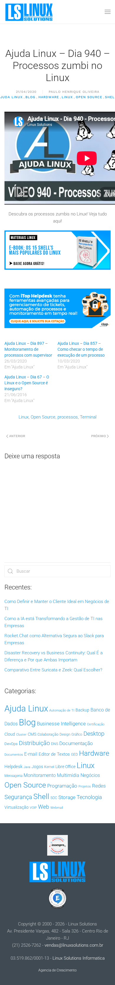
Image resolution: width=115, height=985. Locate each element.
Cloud (9, 734)
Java (27, 767)
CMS (32, 734)
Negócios (90, 775)
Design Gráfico (71, 734)
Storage (66, 797)
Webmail (56, 808)
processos (68, 417)
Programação (62, 786)
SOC (53, 798)
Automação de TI (61, 710)
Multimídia (68, 775)
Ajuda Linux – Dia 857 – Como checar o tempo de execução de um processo (81, 349)
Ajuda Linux (26, 709)
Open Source (89, 97)
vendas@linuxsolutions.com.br (74, 945)
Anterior (17, 436)
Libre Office (65, 766)
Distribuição (34, 743)
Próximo (98, 436)
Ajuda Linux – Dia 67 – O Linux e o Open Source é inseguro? (26, 383)
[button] (108, 12)
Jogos (37, 766)
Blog (30, 97)
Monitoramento (40, 775)
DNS (54, 744)
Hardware (48, 97)
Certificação (95, 724)
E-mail (30, 754)
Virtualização (16, 807)
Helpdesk (13, 766)
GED (74, 754)
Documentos (13, 755)
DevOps (11, 744)
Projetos (84, 786)
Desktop (93, 733)
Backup (82, 710)
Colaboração (47, 734)
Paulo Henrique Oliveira (74, 92)
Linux (67, 97)
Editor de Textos (54, 754)
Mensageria (13, 776)
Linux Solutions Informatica (78, 958)
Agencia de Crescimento (57, 970)
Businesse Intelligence (61, 724)
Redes (99, 786)
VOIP (33, 808)
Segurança (18, 796)
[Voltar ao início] (29, 12)
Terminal (88, 417)
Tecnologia (89, 797)
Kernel (49, 767)
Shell (41, 796)
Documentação (76, 743)
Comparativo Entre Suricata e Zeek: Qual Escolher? (53, 670)
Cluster (21, 735)
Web (43, 807)
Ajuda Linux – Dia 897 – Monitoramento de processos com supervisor (28, 349)
